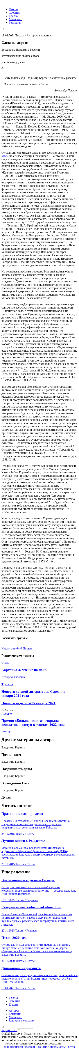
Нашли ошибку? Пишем (16, 648)
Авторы (14, 1010)
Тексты (13, 9)
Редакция (15, 22)
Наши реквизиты (12, 1046)
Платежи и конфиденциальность (44, 1046)
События (14, 12)
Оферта (70, 1046)
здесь (4, 155)
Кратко (13, 15)
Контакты (15, 1013)
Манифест (15, 19)
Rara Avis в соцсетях (21, 1020)
